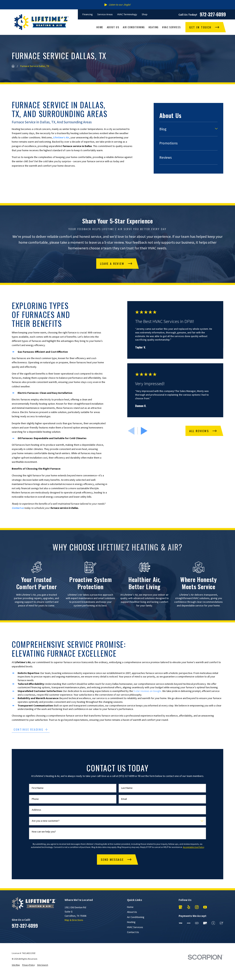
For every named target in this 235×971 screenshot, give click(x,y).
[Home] (41, 22)
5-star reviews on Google (147, 691)
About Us (132, 912)
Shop (144, 14)
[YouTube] (205, 907)
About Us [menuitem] (113, 27)
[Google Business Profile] (180, 907)
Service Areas (105, 14)
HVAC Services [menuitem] (171, 27)
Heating (131, 922)
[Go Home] (13, 66)
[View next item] (144, 431)
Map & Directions (74, 920)
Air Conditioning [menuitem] (134, 27)
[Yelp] (189, 907)
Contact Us (133, 932)
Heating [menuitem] (154, 27)
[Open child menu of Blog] (216, 129)
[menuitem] (186, 129)
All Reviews (199, 431)
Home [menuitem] (99, 27)
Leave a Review (112, 263)
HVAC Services (135, 927)
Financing (87, 14)
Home (130, 907)
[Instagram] (197, 907)
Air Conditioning (135, 917)
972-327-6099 (213, 14)
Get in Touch (200, 27)
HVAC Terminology (127, 14)
